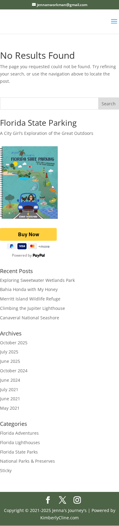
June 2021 (10, 399)
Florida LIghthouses (20, 442)
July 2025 (9, 352)
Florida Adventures (19, 433)
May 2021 (10, 408)
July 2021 (9, 389)
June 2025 (10, 361)
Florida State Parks (19, 452)
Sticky (6, 470)
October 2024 (13, 370)
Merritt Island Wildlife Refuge (30, 299)
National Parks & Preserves (27, 461)
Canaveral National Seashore (29, 318)
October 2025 (13, 342)
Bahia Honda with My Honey (29, 289)
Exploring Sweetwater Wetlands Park (37, 280)
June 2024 (10, 380)
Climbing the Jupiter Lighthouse (32, 308)
